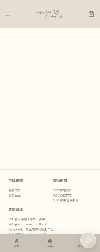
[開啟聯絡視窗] (88, 240)
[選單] (7, 14)
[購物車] (91, 14)
